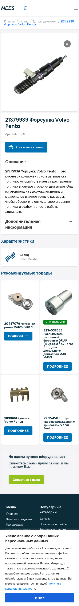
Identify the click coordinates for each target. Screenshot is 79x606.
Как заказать (14, 524)
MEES (8, 8)
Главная (10, 21)
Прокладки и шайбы (53, 524)
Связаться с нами (29, 147)
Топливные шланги (53, 529)
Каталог (24, 21)
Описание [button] (15, 162)
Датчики (45, 519)
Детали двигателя (45, 21)
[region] (39, 568)
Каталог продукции (19, 519)
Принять (39, 598)
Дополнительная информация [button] (23, 224)
